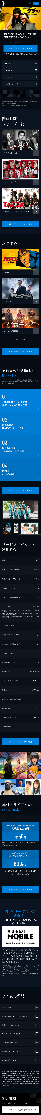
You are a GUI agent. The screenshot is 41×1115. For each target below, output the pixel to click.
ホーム (3, 1103)
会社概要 (10, 1103)
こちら (34, 616)
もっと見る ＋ (20, 339)
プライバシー (17, 1103)
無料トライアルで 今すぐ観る (20, 48)
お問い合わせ (26, 1103)
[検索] (30, 3)
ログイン (36, 3)
